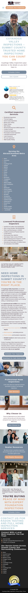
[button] (3, 7)
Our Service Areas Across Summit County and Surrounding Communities (13, 547)
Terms (24, 591)
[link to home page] (14, 2)
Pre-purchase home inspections (12, 327)
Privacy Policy (19, 591)
